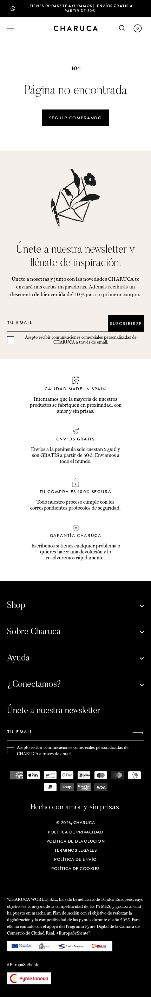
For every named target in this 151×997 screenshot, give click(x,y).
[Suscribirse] (138, 732)
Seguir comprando (75, 118)
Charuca (84, 822)
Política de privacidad (75, 832)
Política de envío (75, 859)
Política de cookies (75, 868)
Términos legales (75, 850)
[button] (10, 28)
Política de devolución (75, 841)
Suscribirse (126, 323)
